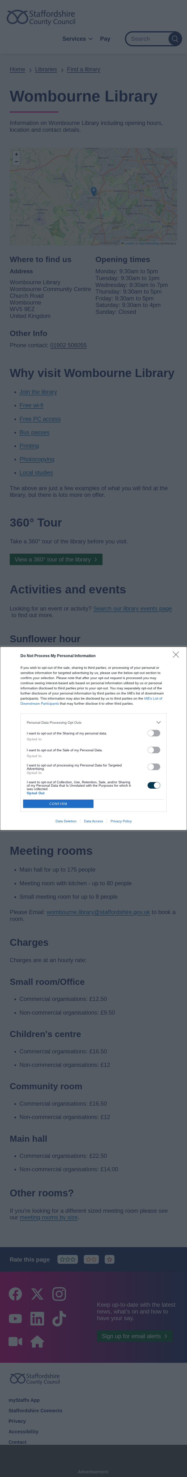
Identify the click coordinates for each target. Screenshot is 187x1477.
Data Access (93, 821)
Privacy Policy (121, 821)
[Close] (177, 656)
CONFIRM (58, 804)
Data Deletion (66, 821)
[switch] (154, 733)
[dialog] (93, 738)
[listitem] (93, 722)
